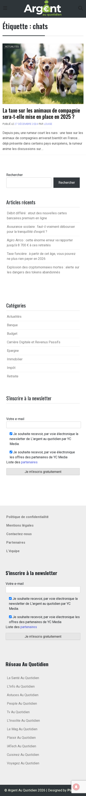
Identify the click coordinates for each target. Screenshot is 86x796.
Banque (12, 325)
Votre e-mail (15, 419)
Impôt (11, 368)
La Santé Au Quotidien (23, 678)
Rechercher (14, 175)
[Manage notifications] (76, 787)
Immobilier (15, 359)
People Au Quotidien (22, 703)
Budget (12, 334)
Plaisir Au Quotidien (21, 738)
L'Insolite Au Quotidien (23, 721)
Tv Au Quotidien (18, 712)
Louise (48, 124)
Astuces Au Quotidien (22, 695)
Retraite (12, 376)
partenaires (29, 462)
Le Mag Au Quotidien (22, 729)
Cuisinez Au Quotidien (23, 755)
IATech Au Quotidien (21, 746)
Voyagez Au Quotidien (23, 763)
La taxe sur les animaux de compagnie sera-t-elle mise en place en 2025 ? (41, 113)
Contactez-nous (19, 534)
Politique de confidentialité (27, 517)
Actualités (12, 46)
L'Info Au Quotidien (21, 686)
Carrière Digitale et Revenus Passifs (33, 342)
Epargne (13, 351)
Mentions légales (20, 525)
